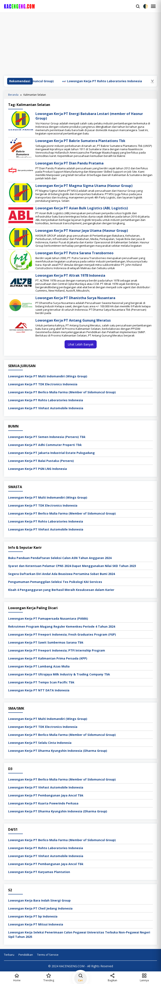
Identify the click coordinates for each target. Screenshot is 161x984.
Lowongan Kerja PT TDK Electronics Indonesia (42, 384)
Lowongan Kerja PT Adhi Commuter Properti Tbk (45, 445)
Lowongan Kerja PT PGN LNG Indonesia (37, 469)
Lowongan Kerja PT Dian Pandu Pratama (69, 163)
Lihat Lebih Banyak (80, 344)
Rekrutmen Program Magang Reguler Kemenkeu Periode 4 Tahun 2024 (61, 626)
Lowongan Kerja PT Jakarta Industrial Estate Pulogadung (51, 453)
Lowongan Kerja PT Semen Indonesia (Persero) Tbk (47, 437)
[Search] (138, 6)
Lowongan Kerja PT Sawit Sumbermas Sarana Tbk (45, 642)
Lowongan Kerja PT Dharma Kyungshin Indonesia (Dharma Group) (57, 751)
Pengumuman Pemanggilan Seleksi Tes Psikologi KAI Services (55, 582)
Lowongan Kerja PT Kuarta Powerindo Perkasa (43, 803)
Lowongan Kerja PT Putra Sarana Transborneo (74, 253)
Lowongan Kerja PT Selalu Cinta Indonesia (39, 743)
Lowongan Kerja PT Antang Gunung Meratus (73, 320)
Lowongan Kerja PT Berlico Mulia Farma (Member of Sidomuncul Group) (62, 392)
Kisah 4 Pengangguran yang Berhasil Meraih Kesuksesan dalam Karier (61, 590)
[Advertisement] (80, 44)
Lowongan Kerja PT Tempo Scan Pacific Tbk (41, 682)
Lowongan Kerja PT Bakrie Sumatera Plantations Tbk (80, 140)
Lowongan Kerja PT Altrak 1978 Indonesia (70, 275)
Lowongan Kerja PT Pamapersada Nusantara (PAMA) (48, 618)
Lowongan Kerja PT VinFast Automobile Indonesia (45, 408)
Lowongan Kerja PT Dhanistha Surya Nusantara (75, 298)
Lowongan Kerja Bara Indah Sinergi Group (39, 900)
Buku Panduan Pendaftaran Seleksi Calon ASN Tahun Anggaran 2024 (60, 558)
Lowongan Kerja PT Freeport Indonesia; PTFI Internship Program (56, 650)
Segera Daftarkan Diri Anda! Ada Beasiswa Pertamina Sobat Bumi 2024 (61, 574)
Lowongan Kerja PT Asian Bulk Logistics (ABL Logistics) (81, 208)
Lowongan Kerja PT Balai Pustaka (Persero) (41, 461)
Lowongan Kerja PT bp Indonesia (32, 916)
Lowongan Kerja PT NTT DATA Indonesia (38, 690)
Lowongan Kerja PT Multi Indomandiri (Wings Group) (47, 376)
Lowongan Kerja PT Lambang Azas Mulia (39, 666)
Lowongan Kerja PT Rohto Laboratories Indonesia (85, 81)
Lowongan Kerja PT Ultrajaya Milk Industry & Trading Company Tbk (59, 674)
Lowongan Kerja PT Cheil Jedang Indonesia (40, 908)
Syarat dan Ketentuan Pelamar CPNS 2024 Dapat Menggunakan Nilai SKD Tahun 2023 (72, 566)
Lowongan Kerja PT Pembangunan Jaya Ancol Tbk (45, 795)
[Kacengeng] (69, 6)
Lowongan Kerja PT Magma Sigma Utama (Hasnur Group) (83, 185)
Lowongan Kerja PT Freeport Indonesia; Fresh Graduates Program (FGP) (62, 634)
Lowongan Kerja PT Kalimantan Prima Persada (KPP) (47, 658)
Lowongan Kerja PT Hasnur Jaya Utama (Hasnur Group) (81, 230)
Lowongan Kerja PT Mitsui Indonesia (35, 924)
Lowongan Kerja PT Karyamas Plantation (39, 872)
